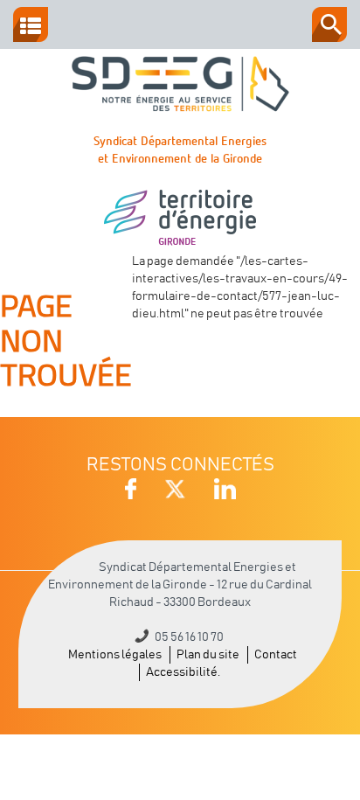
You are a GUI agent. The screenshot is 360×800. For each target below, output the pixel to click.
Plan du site (208, 655)
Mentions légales (115, 655)
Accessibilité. (183, 672)
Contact (275, 655)
